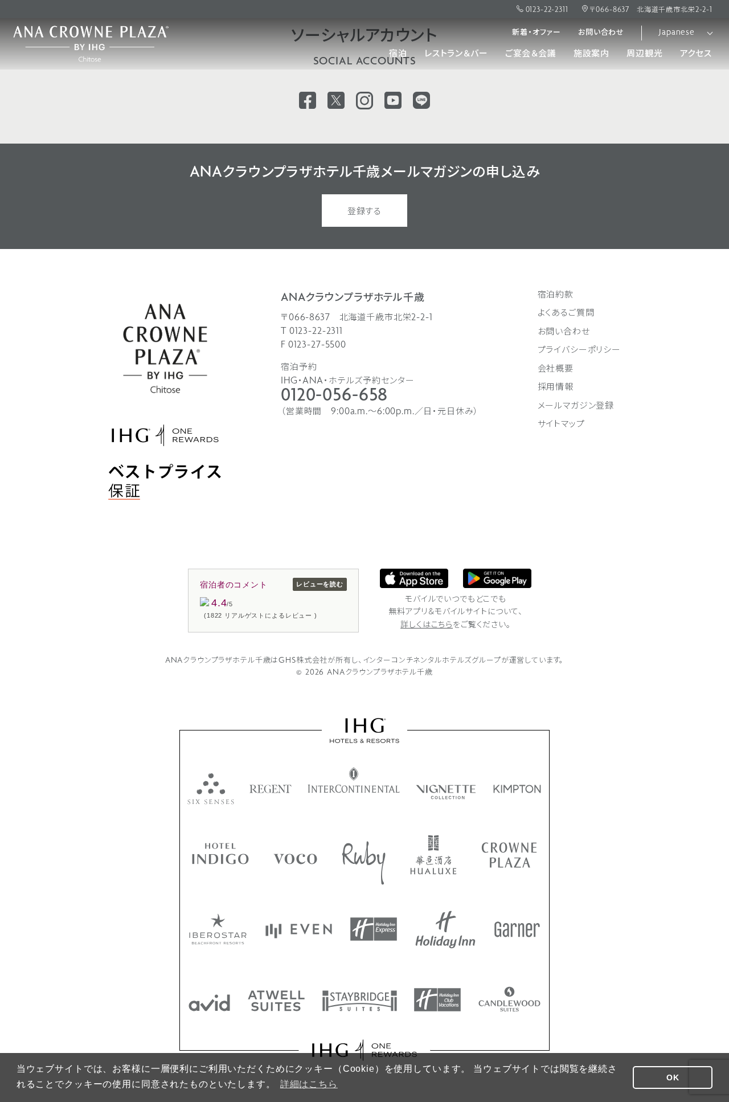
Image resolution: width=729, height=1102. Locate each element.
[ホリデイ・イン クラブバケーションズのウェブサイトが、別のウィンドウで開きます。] (437, 999)
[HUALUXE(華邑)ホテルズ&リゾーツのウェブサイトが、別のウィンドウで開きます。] (433, 855)
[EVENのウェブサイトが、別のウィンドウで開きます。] (298, 931)
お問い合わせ (601, 32)
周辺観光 (644, 54)
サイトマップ (561, 424)
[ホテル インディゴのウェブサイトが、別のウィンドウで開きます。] (220, 853)
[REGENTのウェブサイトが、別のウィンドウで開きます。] (270, 789)
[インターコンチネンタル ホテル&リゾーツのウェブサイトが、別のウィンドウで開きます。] (354, 780)
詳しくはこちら (426, 625)
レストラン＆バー (456, 54)
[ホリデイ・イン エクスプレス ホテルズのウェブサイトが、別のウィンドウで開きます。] (373, 929)
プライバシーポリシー (579, 350)
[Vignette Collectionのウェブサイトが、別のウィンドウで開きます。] (447, 792)
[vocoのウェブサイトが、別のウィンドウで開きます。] (295, 859)
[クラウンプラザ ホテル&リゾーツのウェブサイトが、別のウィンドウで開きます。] (509, 855)
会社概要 (556, 369)
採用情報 (556, 387)
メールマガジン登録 (576, 406)
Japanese (677, 32)
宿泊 (398, 54)
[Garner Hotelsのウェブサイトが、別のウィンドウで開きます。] (517, 929)
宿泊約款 (556, 295)
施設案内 (591, 54)
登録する (364, 212)
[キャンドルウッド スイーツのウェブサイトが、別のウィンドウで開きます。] (509, 999)
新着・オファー (536, 32)
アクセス (696, 54)
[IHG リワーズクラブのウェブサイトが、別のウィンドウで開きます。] (365, 1050)
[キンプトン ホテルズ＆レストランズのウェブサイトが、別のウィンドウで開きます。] (517, 789)
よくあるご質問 (566, 313)
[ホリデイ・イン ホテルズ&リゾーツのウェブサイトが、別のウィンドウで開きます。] (445, 930)
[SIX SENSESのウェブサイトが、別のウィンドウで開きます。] (210, 789)
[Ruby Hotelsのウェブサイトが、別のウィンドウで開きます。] (364, 863)
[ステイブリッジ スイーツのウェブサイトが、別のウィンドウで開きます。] (359, 1000)
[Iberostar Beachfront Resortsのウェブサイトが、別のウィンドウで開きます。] (218, 929)
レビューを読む (319, 584)
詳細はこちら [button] (309, 1084)
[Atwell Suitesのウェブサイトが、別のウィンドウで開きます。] (276, 1000)
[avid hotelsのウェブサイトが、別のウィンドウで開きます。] (209, 1002)
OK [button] (672, 1077)
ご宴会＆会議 (530, 54)
